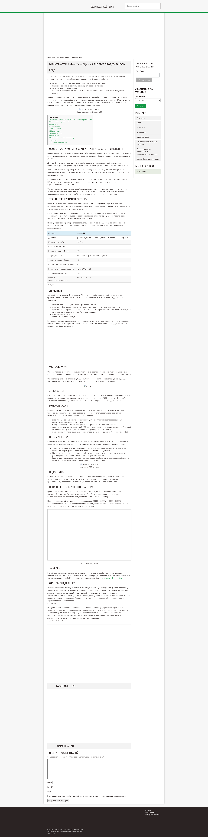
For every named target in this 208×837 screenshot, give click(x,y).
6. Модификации (55, 131)
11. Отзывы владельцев (58, 142)
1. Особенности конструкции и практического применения (70, 120)
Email (50, 787)
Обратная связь (150, 812)
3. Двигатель (53, 124)
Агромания (141, 171)
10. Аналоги (53, 140)
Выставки (141, 118)
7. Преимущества (55, 133)
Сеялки (140, 123)
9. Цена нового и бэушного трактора (62, 138)
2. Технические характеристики (60, 122)
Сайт (49, 792)
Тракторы (141, 127)
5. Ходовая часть (55, 129)
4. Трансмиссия (54, 126)
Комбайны (141, 132)
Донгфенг (106, 578)
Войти (111, 6)
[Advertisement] (104, 36)
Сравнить (141, 106)
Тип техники (140, 96)
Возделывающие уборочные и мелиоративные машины (147, 151)
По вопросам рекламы (152, 814)
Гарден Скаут (117, 578)
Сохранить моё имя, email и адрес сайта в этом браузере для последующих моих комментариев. (87, 796)
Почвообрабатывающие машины (147, 143)
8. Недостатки (54, 136)
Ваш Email (140, 71)
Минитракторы (143, 137)
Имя (49, 783)
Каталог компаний (99, 6)
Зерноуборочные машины (148, 159)
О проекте (148, 810)
